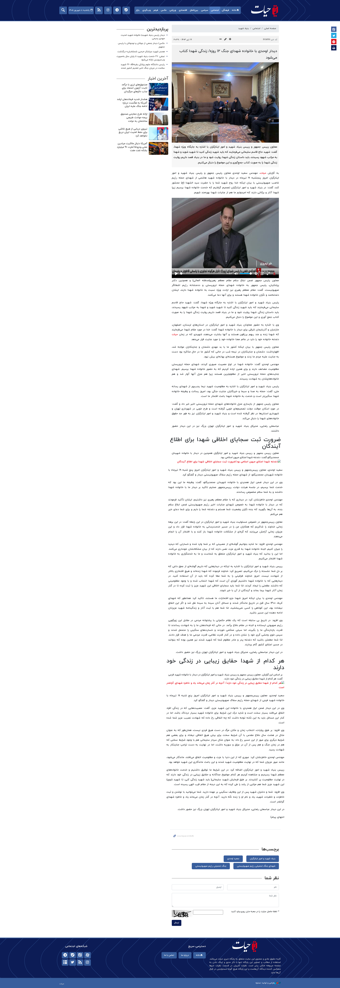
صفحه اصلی (270, 28)
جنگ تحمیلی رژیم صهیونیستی (210, 866)
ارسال (176, 922)
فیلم (156, 10)
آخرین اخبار (158, 79)
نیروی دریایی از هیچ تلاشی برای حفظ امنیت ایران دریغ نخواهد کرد (132, 132)
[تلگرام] (65, 955)
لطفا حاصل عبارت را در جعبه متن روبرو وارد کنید (255, 911)
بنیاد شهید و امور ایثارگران (262, 858)
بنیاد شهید (243, 28)
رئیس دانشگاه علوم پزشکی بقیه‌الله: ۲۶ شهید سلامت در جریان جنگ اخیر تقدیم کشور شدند (143, 66)
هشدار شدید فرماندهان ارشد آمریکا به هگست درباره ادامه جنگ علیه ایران (132, 103)
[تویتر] (72, 962)
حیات (265, 11)
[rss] (80, 962)
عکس (164, 10)
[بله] (72, 955)
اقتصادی (183, 10)
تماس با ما (169, 955)
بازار (138, 10)
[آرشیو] (65, 962)
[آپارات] (87, 955)
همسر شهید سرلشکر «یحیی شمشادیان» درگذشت (141, 51)
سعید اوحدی (233, 858)
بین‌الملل (194, 10)
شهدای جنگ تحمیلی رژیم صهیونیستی (256, 866)
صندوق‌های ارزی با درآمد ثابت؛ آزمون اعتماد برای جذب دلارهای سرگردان (134, 88)
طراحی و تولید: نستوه (265, 982)
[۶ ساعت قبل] (158, 89)
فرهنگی (225, 10)
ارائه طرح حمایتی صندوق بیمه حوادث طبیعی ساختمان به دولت (134, 117)
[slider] (202, 273)
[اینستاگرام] (87, 962)
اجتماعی (215, 10)
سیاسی (204, 10)
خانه (234, 10)
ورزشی (172, 10)
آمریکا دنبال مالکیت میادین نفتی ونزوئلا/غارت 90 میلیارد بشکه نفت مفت (132, 147)
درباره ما (185, 955)
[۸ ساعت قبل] (158, 133)
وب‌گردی (146, 10)
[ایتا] (80, 955)
